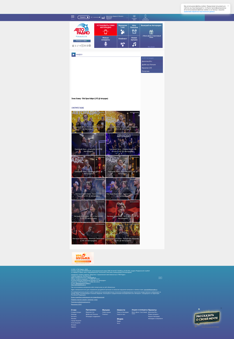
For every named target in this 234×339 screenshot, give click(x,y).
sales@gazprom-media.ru (83, 283)
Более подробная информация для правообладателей (87, 297)
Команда (73, 314)
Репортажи (145, 71)
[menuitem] (78, 310)
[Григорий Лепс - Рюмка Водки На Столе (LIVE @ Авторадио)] (122, 136)
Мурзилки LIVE (147, 68)
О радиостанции (76, 312)
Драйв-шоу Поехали (149, 64)
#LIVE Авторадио (100, 112)
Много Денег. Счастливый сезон (152, 36)
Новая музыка (106, 312)
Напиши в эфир (81, 40)
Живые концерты (153, 314)
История (73, 325)
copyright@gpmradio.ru (150, 289)
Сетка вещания (75, 322)
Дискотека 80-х (147, 61)
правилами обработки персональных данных (199, 11)
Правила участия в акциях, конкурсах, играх (84, 299)
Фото (118, 323)
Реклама (73, 318)
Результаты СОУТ (76, 304)
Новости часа (121, 314)
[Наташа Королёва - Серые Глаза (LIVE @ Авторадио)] (122, 181)
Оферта (73, 327)
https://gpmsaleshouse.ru (78, 285)
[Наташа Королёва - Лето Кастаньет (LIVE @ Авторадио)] (88, 203)
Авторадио (155, 318)
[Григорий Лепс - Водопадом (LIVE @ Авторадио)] (122, 159)
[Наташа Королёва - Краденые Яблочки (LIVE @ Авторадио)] (122, 225)
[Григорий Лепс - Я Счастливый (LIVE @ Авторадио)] (88, 114)
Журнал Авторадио (154, 316)
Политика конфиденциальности (80, 302)
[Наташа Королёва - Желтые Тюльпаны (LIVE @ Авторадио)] (88, 225)
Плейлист (105, 314)
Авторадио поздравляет (93, 316)
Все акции (151, 46)
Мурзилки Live (90, 312)
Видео (119, 321)
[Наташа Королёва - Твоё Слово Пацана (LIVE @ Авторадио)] (88, 181)
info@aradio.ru (91, 277)
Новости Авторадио (123, 312)
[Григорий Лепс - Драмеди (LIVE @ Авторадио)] (88, 159)
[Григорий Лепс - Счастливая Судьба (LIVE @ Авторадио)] (122, 114)
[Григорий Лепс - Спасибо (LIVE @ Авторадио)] (88, 136)
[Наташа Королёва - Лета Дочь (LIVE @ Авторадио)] (122, 203)
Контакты (74, 316)
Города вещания (76, 320)
